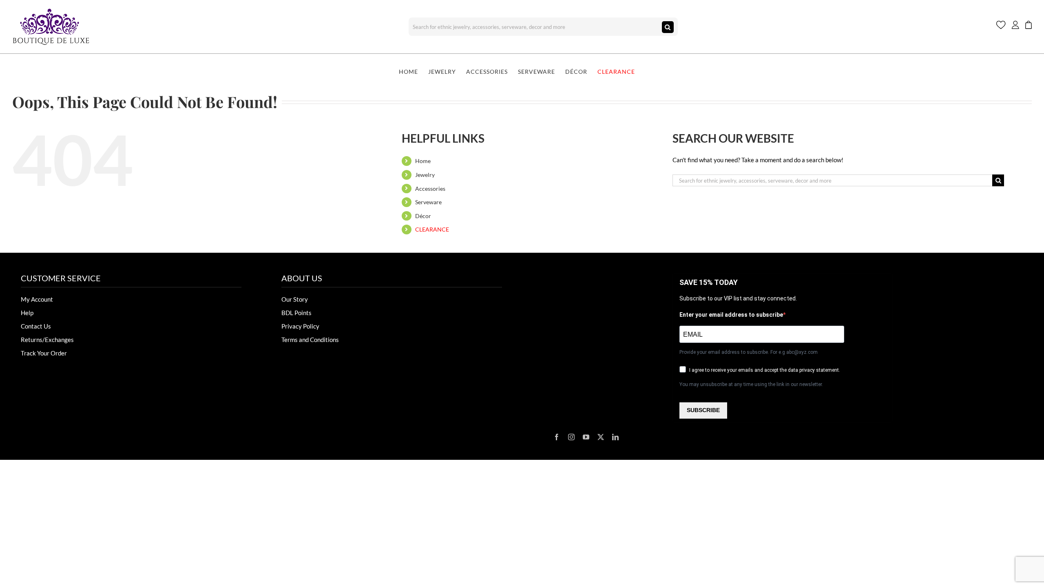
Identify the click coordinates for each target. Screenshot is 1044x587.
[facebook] (556, 437)
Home (423, 160)
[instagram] (571, 437)
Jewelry (425, 174)
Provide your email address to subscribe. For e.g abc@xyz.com (748, 352)
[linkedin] (615, 437)
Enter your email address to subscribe (731, 314)
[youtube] (586, 437)
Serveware (428, 202)
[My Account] (1015, 26)
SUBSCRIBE (703, 410)
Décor (423, 215)
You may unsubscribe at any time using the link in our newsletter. (751, 384)
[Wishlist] (1001, 26)
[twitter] (600, 437)
